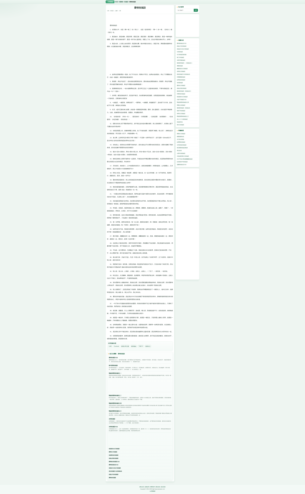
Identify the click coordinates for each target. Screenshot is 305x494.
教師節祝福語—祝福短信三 (184, 91)
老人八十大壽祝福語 (182, 119)
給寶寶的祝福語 (181, 142)
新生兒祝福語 (180, 124)
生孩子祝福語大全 (181, 99)
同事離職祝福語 (181, 77)
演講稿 (121, 1)
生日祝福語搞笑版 (181, 54)
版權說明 (147, 486)
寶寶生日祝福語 (181, 133)
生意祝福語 (180, 51)
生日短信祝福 (180, 139)
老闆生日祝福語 (181, 71)
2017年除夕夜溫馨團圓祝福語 (185, 159)
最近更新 (163, 486)
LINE (110, 346)
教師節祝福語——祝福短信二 (184, 63)
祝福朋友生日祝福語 (114, 448)
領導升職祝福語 (181, 60)
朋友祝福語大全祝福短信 (115, 471)
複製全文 (148, 346)
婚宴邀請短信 (180, 136)
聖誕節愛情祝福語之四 (183, 102)
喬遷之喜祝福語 (181, 105)
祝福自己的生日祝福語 (115, 468)
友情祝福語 (180, 82)
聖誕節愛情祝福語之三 (183, 116)
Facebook (116, 346)
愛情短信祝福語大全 (114, 461)
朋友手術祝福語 (181, 110)
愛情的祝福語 (112, 477)
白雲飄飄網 (152, 491)
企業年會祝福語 (181, 153)
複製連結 (133, 346)
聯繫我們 (152, 486)
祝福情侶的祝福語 (113, 455)
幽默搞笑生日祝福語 (182, 68)
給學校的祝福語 (181, 80)
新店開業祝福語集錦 (182, 147)
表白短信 (179, 150)
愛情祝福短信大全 (113, 464)
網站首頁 (141, 486)
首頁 (116, 1)
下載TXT (141, 346)
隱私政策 (158, 486)
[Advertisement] (140, 18)
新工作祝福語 (180, 57)
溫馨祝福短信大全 (181, 164)
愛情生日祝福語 (113, 452)
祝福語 (126, 1)
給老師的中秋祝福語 (182, 161)
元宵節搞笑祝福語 (181, 145)
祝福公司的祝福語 (113, 474)
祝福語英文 (180, 122)
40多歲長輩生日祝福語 (183, 156)
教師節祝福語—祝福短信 (183, 108)
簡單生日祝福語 (181, 113)
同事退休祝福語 (181, 94)
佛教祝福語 (180, 65)
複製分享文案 (125, 346)
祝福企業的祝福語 (113, 458)
